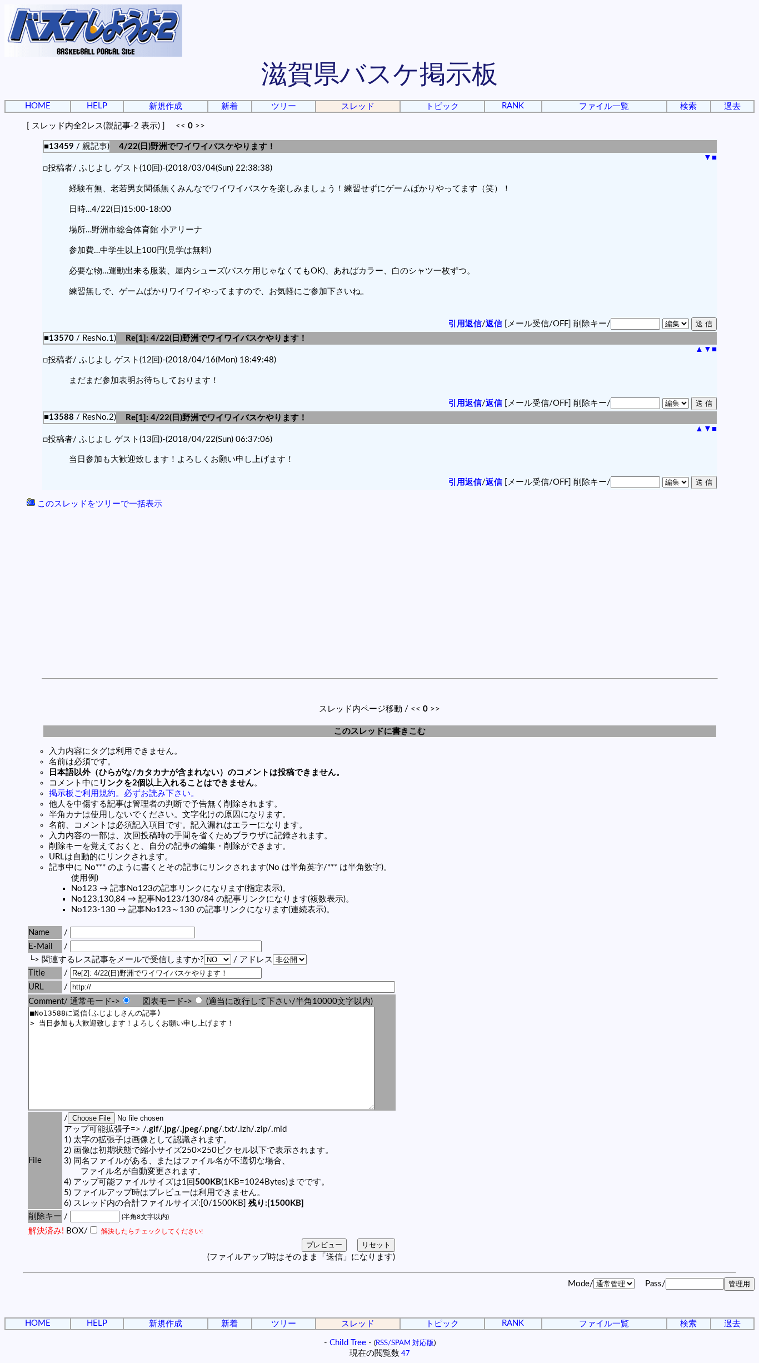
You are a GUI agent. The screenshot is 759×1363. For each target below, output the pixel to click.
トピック (442, 106)
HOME (38, 106)
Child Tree (347, 1343)
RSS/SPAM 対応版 (405, 1343)
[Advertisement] (379, 595)
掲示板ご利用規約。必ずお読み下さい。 (124, 793)
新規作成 (165, 106)
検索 (688, 106)
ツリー (283, 106)
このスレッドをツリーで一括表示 (98, 504)
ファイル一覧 (604, 106)
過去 (732, 106)
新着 (229, 106)
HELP (97, 106)
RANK (513, 106)
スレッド (357, 106)
